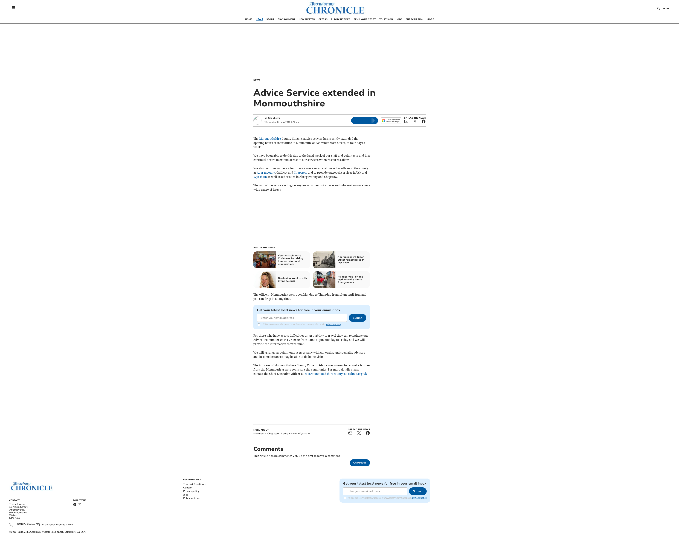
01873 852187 (27, 524)
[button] (13, 7)
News (256, 80)
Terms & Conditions (194, 484)
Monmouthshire (270, 138)
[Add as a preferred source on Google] (391, 120)
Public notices (191, 498)
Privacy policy (191, 491)
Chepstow (300, 172)
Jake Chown (274, 117)
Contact (187, 487)
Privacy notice (333, 324)
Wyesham (260, 177)
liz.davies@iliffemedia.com (57, 524)
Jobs (185, 494)
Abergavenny (266, 172)
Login (665, 8)
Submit (357, 318)
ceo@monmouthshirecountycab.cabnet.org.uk (335, 373)
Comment (359, 462)
